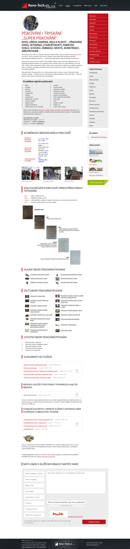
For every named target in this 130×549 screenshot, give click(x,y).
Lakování (92, 23)
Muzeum (92, 101)
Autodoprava (94, 108)
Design (91, 58)
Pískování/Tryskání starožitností (70, 315)
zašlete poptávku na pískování (46, 456)
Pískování (92, 19)
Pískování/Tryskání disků (37, 296)
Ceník (91, 76)
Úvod (61, 5)
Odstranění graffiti (66, 330)
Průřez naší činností (30, 368)
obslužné (57, 110)
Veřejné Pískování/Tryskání (69, 278)
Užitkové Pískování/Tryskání (38, 278)
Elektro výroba (94, 104)
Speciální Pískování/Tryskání (69, 282)
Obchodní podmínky (96, 111)
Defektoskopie (94, 55)
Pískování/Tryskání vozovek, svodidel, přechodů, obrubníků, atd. (72, 296)
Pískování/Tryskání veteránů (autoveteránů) (38, 311)
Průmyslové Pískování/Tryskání (39, 274)
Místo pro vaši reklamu (95, 175)
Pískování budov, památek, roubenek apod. (38, 374)
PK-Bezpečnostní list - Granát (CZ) (35, 423)
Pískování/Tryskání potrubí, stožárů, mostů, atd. (72, 301)
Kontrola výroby (94, 51)
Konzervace (93, 34)
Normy (91, 115)
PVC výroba (93, 48)
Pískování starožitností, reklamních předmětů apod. (41, 371)
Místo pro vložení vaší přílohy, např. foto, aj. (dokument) (66, 502)
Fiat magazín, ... (93, 164)
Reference (88, 5)
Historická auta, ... (94, 155)
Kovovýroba (93, 44)
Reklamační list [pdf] (97, 137)
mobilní (47, 110)
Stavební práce (94, 62)
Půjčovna (92, 87)
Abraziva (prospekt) (30, 395)
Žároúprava (93, 37)
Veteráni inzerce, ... (94, 172)
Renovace (92, 16)
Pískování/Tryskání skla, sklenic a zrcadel (70, 306)
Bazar (91, 126)
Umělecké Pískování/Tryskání (39, 282)
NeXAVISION (42, 547)
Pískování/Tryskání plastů (68, 325)
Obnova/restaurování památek (70, 319)
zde (33, 404)
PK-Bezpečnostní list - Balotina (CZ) (35, 426)
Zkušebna (92, 97)
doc (105, 137)
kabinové (41, 110)
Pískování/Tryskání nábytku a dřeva (71, 310)
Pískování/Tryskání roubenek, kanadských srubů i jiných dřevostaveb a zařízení (39, 325)
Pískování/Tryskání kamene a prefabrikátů (39, 331)
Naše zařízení (94, 80)
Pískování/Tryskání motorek (38, 305)
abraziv (75, 54)
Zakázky (92, 122)
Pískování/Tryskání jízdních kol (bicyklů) (39, 301)
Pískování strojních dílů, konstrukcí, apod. (37, 377)
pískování (32, 61)
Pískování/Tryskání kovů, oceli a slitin (41, 315)
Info (95, 5)
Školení (91, 94)
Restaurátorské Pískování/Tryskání (71, 274)
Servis (91, 90)
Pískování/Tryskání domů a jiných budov (40, 319)
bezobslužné (65, 110)
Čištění (91, 30)
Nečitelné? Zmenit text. (75, 517)
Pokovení (92, 41)
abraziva (29, 402)
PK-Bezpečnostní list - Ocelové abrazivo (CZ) (38, 419)
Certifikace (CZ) (29, 429)
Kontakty (103, 5)
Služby (67, 5)
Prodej (91, 83)
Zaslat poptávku (96, 182)
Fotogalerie (77, 5)
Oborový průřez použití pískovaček (35, 365)
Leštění (91, 26)
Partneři (92, 119)
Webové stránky (26, 547)
